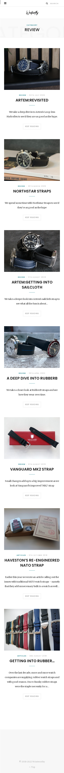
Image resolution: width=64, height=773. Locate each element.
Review (22, 95)
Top (33, 767)
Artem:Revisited (32, 100)
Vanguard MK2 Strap (32, 469)
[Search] (47, 3)
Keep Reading (32, 126)
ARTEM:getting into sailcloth (32, 285)
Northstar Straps (32, 191)
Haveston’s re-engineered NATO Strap (32, 563)
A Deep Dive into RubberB (32, 378)
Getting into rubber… (32, 661)
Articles (21, 555)
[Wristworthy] (32, 12)
